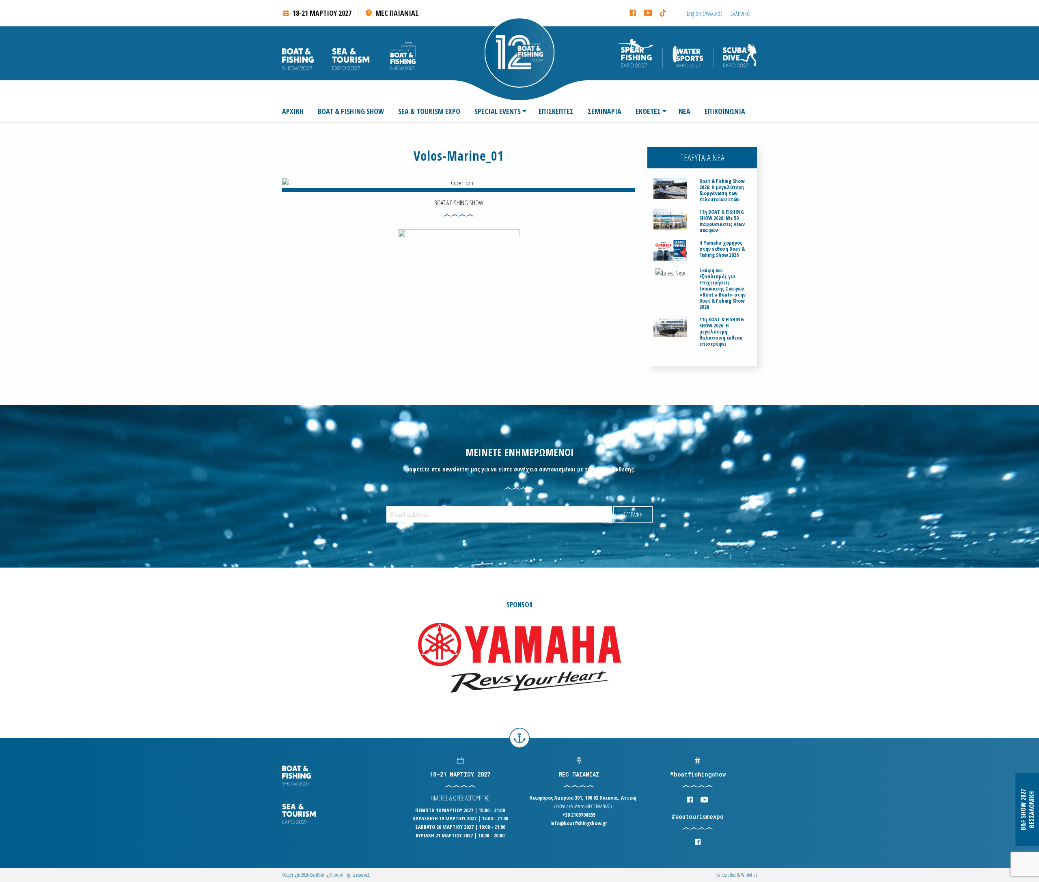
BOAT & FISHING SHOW (351, 111)
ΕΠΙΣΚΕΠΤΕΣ (556, 111)
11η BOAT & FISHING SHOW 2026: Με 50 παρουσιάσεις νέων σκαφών (722, 221)
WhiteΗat (749, 874)
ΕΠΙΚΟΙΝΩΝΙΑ (725, 111)
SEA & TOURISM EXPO (429, 111)
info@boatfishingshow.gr (578, 823)
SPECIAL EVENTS (497, 111)
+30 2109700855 (579, 814)
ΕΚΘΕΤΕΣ (648, 111)
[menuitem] (296, 111)
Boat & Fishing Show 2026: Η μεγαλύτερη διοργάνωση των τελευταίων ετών (721, 190)
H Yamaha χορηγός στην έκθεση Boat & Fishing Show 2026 (722, 249)
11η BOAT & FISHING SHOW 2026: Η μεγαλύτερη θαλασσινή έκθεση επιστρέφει (721, 331)
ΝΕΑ (684, 111)
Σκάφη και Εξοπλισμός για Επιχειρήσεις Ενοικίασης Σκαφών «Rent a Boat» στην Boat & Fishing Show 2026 (722, 288)
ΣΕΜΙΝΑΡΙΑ (604, 111)
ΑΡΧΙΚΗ (293, 111)
